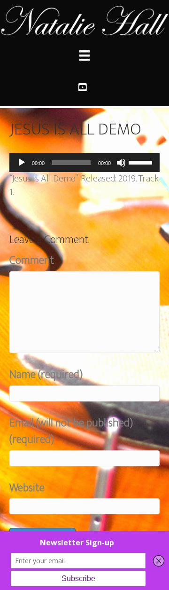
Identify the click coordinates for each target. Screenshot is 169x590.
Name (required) (46, 375)
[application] (84, 162)
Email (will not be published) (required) (71, 431)
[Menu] (84, 55)
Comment (31, 260)
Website (27, 488)
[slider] (142, 161)
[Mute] (121, 162)
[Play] (21, 162)
